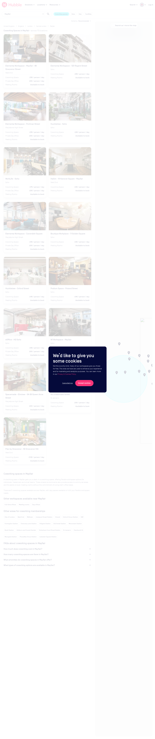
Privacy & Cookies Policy (67, 374)
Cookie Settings (67, 383)
